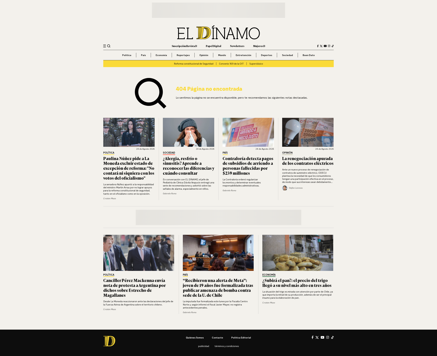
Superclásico (256, 63)
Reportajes (183, 55)
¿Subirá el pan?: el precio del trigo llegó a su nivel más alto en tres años (297, 282)
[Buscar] (108, 46)
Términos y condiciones (227, 346)
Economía (161, 55)
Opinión (203, 55)
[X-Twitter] (321, 46)
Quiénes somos (195, 337)
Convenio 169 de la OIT (231, 63)
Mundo (222, 55)
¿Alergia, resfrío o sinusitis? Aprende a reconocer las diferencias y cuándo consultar (188, 165)
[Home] (218, 32)
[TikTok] (333, 46)
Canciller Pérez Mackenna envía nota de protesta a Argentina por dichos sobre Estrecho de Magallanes (134, 287)
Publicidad (203, 346)
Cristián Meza (109, 198)
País (143, 55)
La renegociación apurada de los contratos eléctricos (308, 160)
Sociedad (287, 55)
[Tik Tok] (332, 337)
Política (126, 55)
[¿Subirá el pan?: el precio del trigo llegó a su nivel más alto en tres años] (298, 253)
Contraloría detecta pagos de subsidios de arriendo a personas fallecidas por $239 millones (248, 165)
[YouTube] (325, 46)
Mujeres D (259, 46)
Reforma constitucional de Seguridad (193, 63)
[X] (317, 337)
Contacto (217, 337)
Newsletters (237, 46)
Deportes (266, 55)
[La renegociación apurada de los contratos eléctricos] (308, 132)
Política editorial (241, 337)
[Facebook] (318, 46)
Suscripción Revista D (184, 46)
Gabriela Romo (170, 193)
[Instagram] (329, 46)
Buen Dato (309, 55)
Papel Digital (213, 46)
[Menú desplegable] (104, 46)
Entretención (243, 55)
